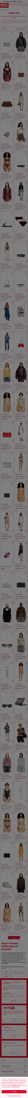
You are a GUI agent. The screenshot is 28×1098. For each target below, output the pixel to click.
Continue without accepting (14, 1095)
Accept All (14, 1091)
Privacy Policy (7, 1086)
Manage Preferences (17, 1085)
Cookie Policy (16, 1086)
